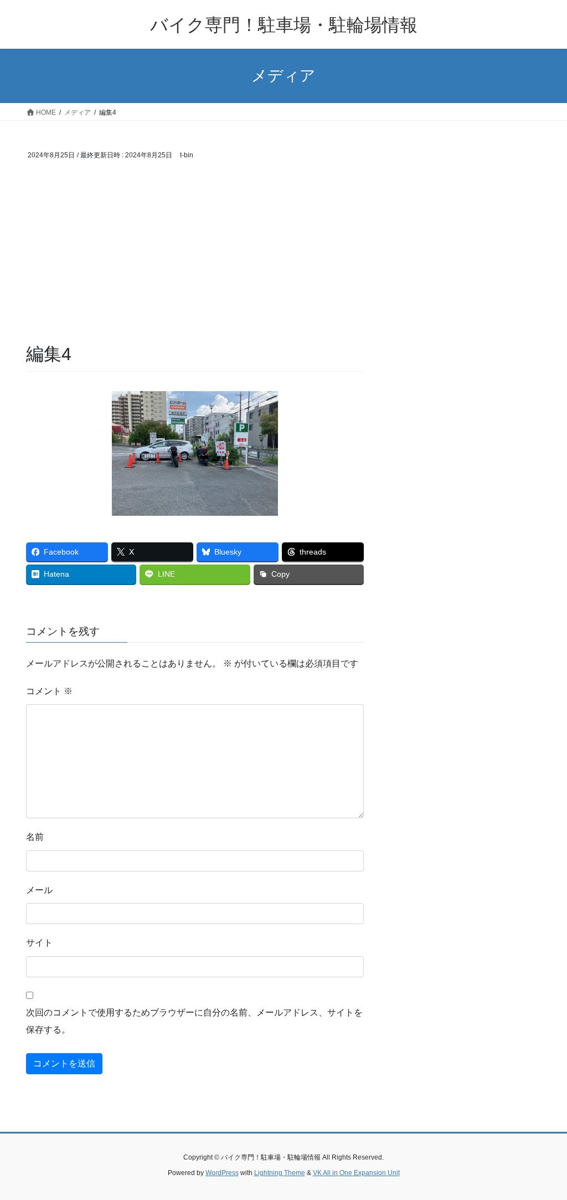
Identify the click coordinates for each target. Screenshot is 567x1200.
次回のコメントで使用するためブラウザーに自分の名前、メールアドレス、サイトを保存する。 (194, 1021)
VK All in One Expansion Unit (356, 1173)
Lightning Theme (279, 1173)
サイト (39, 942)
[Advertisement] (195, 258)
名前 (35, 837)
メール (39, 890)
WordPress (222, 1173)
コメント (49, 691)
